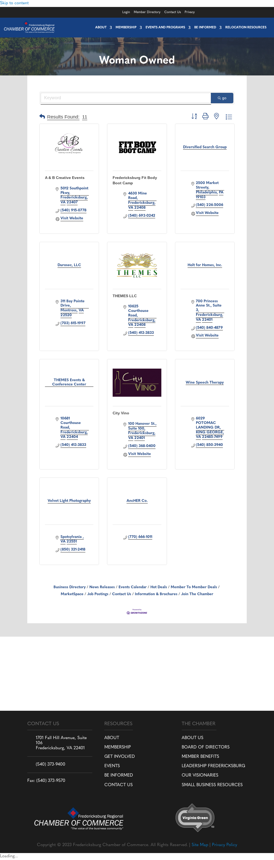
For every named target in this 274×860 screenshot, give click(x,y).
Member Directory (147, 12)
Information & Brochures (156, 594)
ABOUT (111, 738)
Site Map (200, 845)
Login (126, 12)
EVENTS (112, 766)
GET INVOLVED (119, 757)
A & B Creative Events (65, 177)
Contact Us (172, 12)
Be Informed (205, 27)
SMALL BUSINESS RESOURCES (212, 785)
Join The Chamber (197, 594)
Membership (126, 27)
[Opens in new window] (221, 11)
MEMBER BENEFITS (200, 757)
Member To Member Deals (194, 587)
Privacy (190, 12)
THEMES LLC (125, 296)
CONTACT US (118, 785)
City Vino (121, 413)
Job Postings (97, 594)
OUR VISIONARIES (200, 775)
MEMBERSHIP (117, 747)
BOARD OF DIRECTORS (206, 747)
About (100, 27)
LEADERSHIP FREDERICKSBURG (213, 766)
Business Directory (70, 587)
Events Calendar (133, 587)
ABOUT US (192, 738)
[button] (42, 117)
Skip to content (14, 3)
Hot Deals (158, 587)
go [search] (224, 98)
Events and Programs (165, 27)
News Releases (102, 587)
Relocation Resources (246, 27)
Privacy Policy (224, 845)
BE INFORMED (118, 775)
